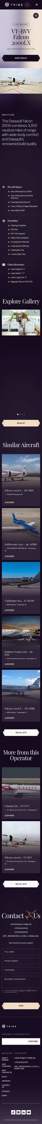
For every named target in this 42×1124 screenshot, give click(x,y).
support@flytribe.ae (21, 924)
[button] (36, 4)
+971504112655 (21, 928)
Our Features (6, 1065)
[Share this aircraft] (36, 15)
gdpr (4, 1096)
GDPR (29, 990)
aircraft (6, 1081)
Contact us (6, 1086)
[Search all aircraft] (27, 4)
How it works (5, 1059)
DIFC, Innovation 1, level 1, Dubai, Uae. (21, 936)
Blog (4, 1077)
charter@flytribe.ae (24, 1058)
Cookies (21, 990)
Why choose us (7, 1071)
